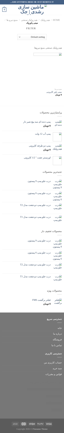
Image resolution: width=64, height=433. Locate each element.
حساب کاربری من (53, 362)
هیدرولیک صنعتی (29, 20)
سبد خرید (57, 368)
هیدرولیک (45, 20)
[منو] (60, 9)
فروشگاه (57, 339)
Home (56, 20)
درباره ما (57, 333)
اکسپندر (44, 382)
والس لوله (35, 382)
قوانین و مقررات (53, 374)
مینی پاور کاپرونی (54, 92)
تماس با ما (56, 345)
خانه (60, 328)
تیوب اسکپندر (55, 382)
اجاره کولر (44, 389)
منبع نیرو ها (12, 20)
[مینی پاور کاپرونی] (47, 70)
